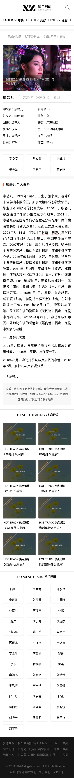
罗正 (61, 696)
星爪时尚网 (14, 36)
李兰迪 (37, 653)
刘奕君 (37, 707)
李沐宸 (61, 642)
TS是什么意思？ (49, 491)
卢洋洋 (37, 642)
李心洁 (13, 158)
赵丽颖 (8, 299)
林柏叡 (13, 707)
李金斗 (13, 653)
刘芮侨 (61, 685)
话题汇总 (58, 772)
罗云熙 (37, 717)
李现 (13, 664)
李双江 (13, 599)
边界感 (41, 749)
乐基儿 (61, 158)
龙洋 (13, 621)
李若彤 (37, 169)
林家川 (13, 610)
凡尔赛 (31, 749)
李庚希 (37, 621)
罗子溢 (14, 311)
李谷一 (13, 589)
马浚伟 (53, 244)
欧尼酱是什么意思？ (52, 564)
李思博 (13, 685)
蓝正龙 (13, 642)
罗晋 (61, 653)
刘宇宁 (13, 728)
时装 (13, 20)
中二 (50, 749)
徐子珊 (66, 244)
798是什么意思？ (15, 454)
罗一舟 (13, 696)
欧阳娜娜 (43, 755)
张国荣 (22, 755)
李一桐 (37, 685)
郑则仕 (59, 280)
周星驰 (31, 755)
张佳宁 (54, 755)
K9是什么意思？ (49, 454)
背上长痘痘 (40, 743)
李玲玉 (37, 610)
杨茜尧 (66, 256)
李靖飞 (13, 675)
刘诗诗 (61, 675)
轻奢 (58, 20)
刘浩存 (13, 632)
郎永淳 (61, 589)
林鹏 (61, 610)
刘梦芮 (37, 599)
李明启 (61, 632)
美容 (36, 20)
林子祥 (61, 717)
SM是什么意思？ (15, 491)
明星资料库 (32, 36)
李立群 (37, 589)
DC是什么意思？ (14, 564)
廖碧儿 (8, 196)
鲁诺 (61, 664)
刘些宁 (13, 717)
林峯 (45, 232)
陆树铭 (37, 632)
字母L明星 (49, 36)
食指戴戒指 (25, 743)
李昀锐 (61, 707)
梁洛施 (13, 169)
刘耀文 (37, 675)
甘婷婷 (56, 268)
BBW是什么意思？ (16, 527)
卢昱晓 (61, 599)
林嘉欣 (61, 169)
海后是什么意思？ (50, 527)
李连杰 (61, 621)
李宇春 (37, 696)
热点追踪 (16, 449)
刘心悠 (37, 158)
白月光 (22, 749)
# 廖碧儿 (12, 376)
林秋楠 (37, 664)
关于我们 (44, 772)
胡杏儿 (56, 232)
